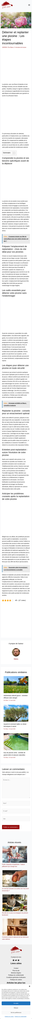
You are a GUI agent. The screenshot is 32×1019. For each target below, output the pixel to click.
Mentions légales (16, 973)
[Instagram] (18, 960)
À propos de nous (16, 957)
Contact (16, 968)
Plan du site (16, 970)
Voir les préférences (16, 1012)
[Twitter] (16, 960)
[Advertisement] (16, 66)
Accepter (16, 1003)
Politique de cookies (9, 1016)
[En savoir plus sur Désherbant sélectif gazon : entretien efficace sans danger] (16, 684)
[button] (29, 986)
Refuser (16, 1008)
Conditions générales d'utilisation (16, 977)
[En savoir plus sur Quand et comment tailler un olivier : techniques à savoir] (16, 713)
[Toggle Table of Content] (13, 153)
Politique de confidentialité (20, 1016)
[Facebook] (13, 960)
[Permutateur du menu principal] (29, 5)
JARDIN (4, 47)
